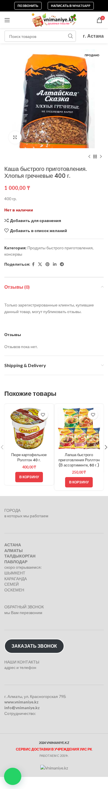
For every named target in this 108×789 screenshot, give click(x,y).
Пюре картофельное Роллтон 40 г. (29, 457)
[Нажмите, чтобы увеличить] (15, 137)
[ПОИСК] (70, 36)
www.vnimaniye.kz (21, 701)
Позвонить (28, 5)
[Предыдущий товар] (89, 157)
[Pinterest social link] (47, 264)
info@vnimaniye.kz (22, 707)
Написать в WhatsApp (70, 5)
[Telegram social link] (62, 264)
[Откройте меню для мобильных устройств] (7, 20)
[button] (12, 776)
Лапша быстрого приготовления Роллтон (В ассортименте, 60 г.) (79, 459)
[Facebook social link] (33, 264)
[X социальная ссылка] (40, 264)
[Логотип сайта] (54, 19)
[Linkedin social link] (54, 264)
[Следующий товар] (101, 157)
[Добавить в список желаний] (43, 415)
